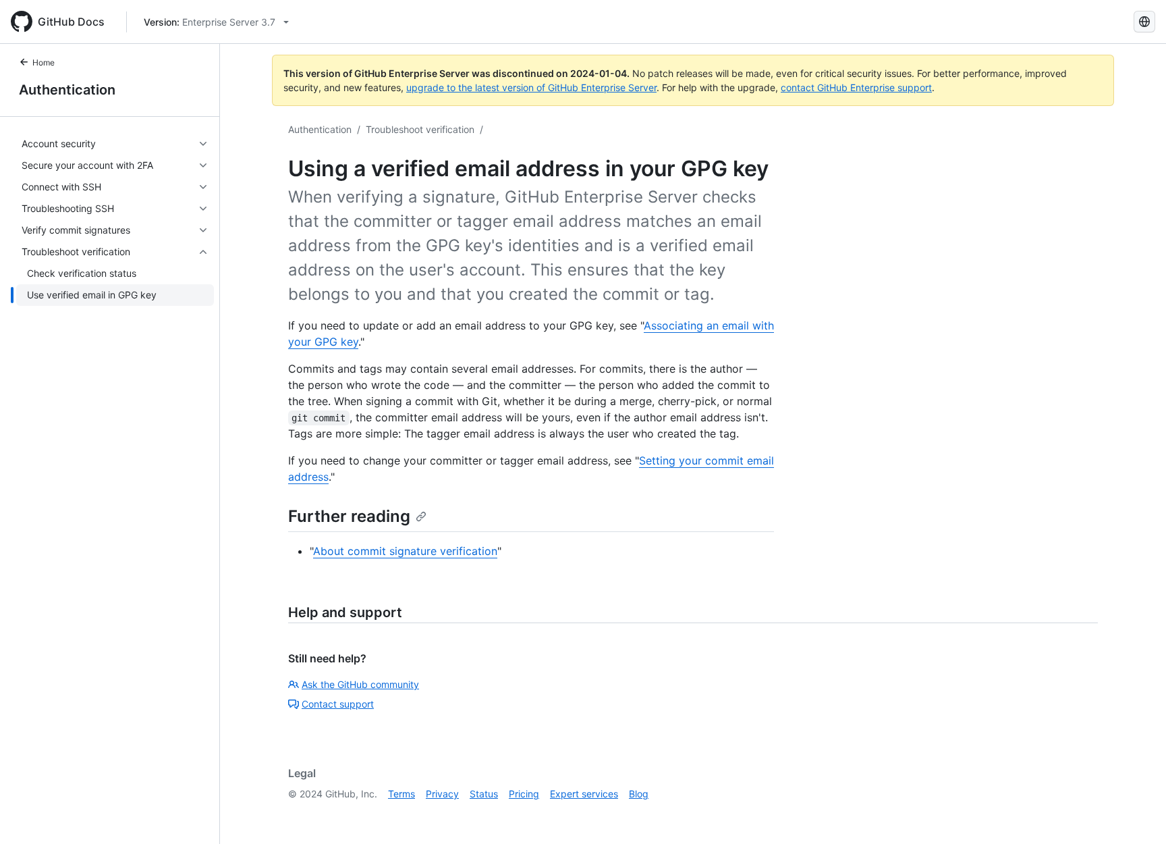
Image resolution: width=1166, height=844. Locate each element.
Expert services (584, 793)
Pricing (524, 793)
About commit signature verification (405, 551)
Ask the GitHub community (360, 684)
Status (484, 793)
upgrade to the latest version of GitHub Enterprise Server (531, 87)
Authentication (67, 90)
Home (43, 62)
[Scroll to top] (1136, 814)
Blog (638, 793)
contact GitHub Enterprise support (856, 87)
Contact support (338, 704)
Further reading (349, 516)
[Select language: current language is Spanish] (1144, 21)
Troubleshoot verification (420, 129)
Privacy (442, 793)
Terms (401, 793)
